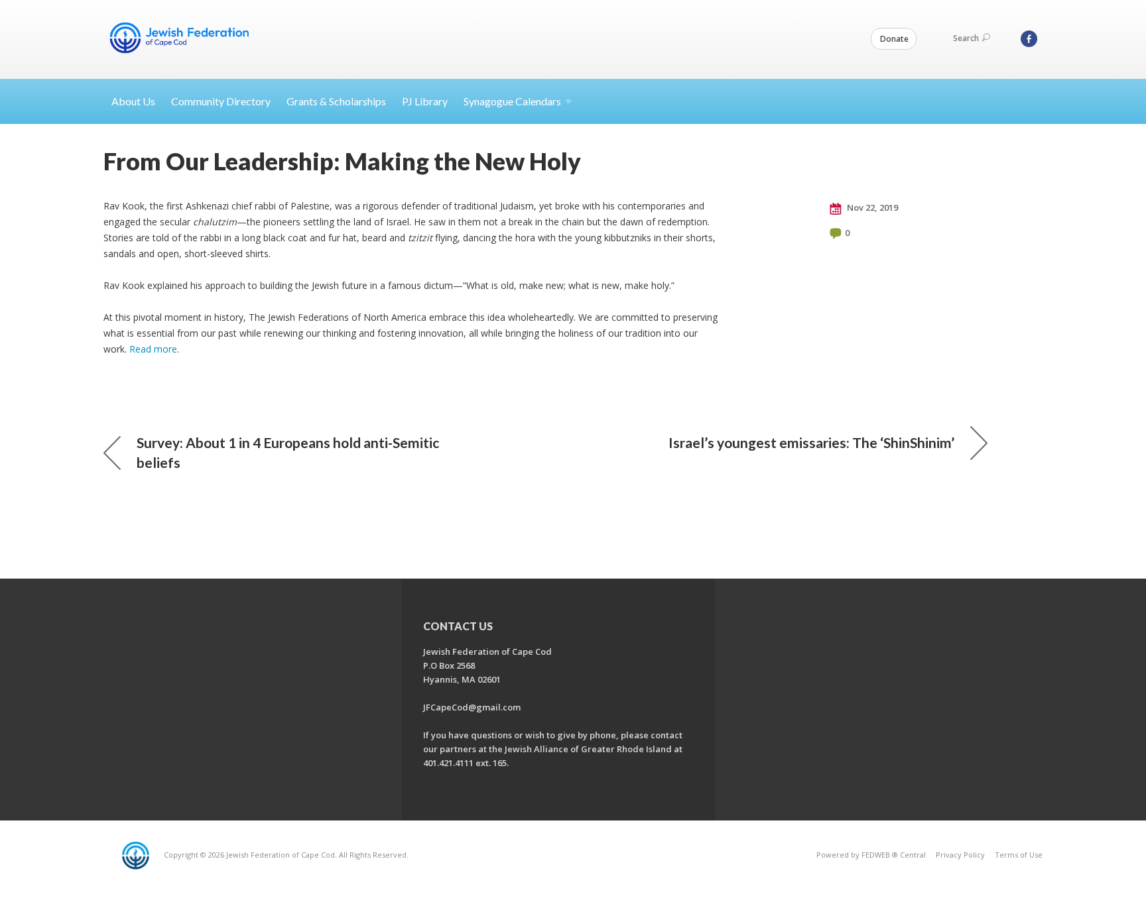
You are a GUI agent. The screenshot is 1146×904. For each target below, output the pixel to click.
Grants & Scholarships (336, 101)
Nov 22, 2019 (871, 207)
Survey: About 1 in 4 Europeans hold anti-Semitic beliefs (288, 452)
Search (966, 38)
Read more (153, 349)
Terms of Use (1019, 855)
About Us (133, 101)
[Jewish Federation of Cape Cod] (181, 38)
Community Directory (221, 101)
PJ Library (425, 101)
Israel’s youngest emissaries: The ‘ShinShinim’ (811, 442)
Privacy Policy (960, 855)
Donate (894, 38)
